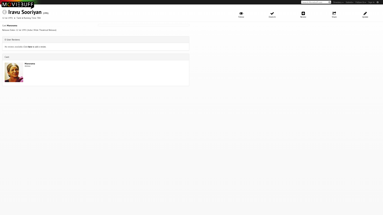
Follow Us (360, 2)
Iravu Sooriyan (25, 11)
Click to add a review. (34, 46)
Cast (7, 56)
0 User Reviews (12, 39)
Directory (337, 2)
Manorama (12, 25)
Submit (349, 2)
